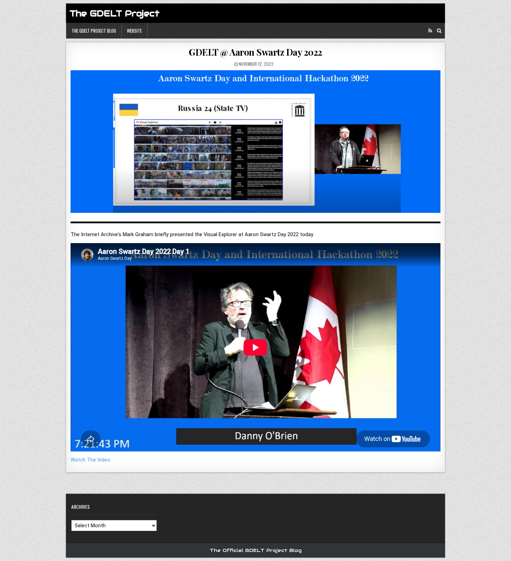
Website (134, 30)
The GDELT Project (115, 13)
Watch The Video (90, 460)
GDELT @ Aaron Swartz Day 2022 (255, 52)
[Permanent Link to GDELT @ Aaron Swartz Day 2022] (255, 144)
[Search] (439, 31)
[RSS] (430, 31)
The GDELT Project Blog (94, 30)
